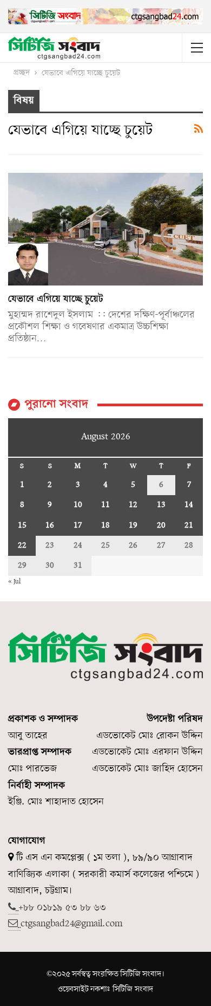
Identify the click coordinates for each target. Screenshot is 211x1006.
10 (78, 505)
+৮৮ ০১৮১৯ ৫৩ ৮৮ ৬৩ (62, 907)
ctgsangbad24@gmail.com (71, 924)
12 (133, 505)
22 (22, 545)
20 (161, 525)
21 (188, 525)
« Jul (14, 581)
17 (78, 525)
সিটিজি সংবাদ (133, 989)
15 (22, 525)
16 (49, 525)
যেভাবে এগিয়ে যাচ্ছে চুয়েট (55, 299)
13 (161, 505)
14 (188, 505)
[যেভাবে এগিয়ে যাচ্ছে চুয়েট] (105, 229)
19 (133, 525)
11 (105, 505)
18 (105, 525)
